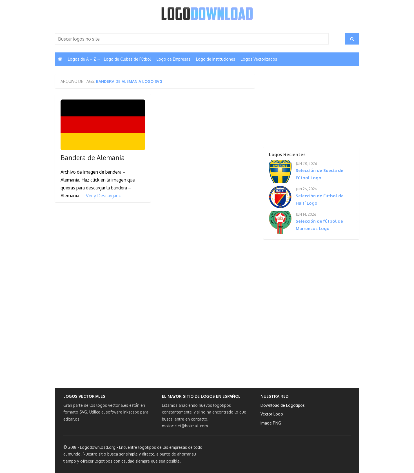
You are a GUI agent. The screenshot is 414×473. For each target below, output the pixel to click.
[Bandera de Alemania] (103, 125)
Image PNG (271, 423)
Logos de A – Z (82, 59)
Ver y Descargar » (103, 195)
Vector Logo (272, 414)
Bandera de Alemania (93, 158)
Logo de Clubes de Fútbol (127, 59)
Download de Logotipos (283, 405)
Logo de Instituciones (215, 59)
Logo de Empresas (173, 59)
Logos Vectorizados (259, 59)
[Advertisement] (301, 109)
